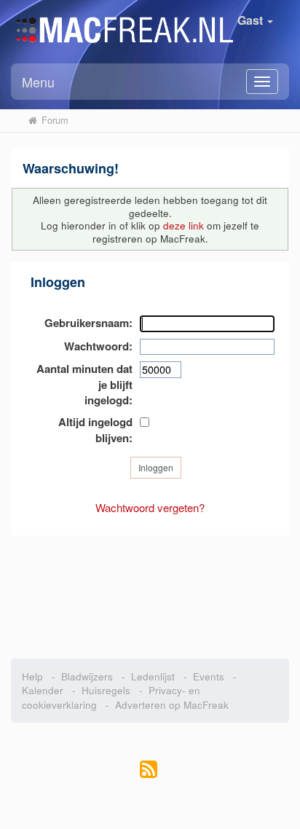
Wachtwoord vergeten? (150, 507)
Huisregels (106, 690)
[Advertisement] (150, 589)
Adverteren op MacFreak (172, 705)
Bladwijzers (87, 676)
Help (32, 676)
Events (208, 676)
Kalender (42, 690)
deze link (183, 225)
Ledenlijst (153, 676)
